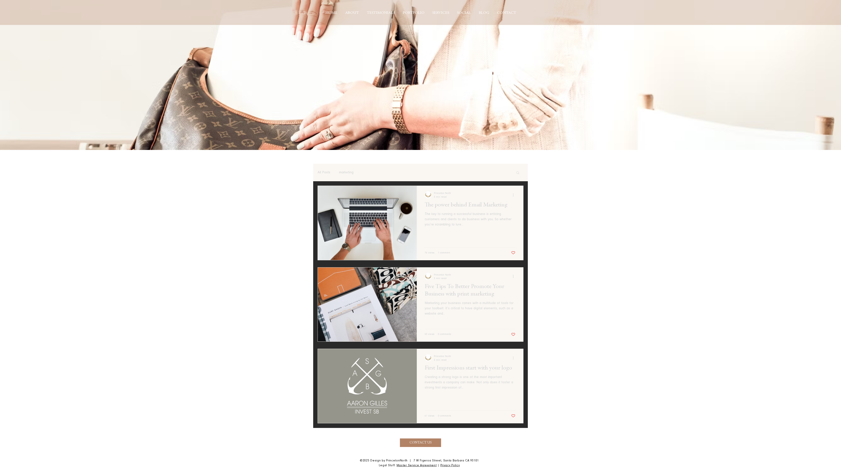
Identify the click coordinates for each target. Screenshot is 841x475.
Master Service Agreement (417, 465)
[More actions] (514, 194)
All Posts (324, 172)
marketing (346, 172)
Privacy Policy (450, 465)
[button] (518, 173)
